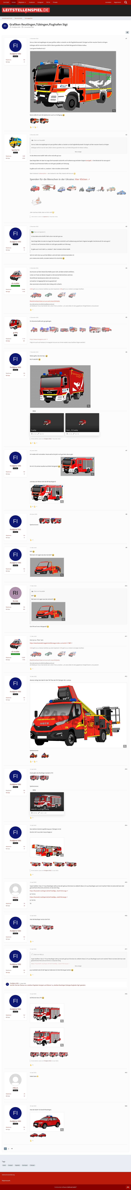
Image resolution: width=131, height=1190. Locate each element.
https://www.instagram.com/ (38, 339)
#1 (126, 38)
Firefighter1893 (16, 27)
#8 (126, 514)
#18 (126, 994)
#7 (126, 450)
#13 (126, 769)
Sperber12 (45, 216)
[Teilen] (127, 32)
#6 (126, 352)
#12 (126, 676)
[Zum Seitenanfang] (128, 1187)
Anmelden (108, 2)
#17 (126, 949)
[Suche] (125, 2)
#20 (126, 1106)
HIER (31, 289)
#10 (126, 586)
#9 (126, 547)
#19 (126, 1072)
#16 (126, 915)
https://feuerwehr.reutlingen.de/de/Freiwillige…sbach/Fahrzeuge (48, 891)
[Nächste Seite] (12, 1148)
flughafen (17, 1165)
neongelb (88, 160)
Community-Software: (65, 1187)
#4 (126, 268)
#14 (126, 825)
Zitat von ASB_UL (39, 954)
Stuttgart (10, 1165)
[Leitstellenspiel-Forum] (65, 10)
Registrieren (117, 2)
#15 (126, 882)
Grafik (4, 1165)
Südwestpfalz (42, 173)
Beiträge (8, 62)
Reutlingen (24, 1165)
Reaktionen (8, 59)
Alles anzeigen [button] (78, 151)
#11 (126, 636)
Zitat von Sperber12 (39, 232)
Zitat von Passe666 (39, 140)
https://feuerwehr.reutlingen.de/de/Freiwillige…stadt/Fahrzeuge (48, 897)
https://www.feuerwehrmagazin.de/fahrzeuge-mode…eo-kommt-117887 (50, 643)
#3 (126, 226)
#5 (126, 317)
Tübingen (32, 1165)
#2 (126, 135)
